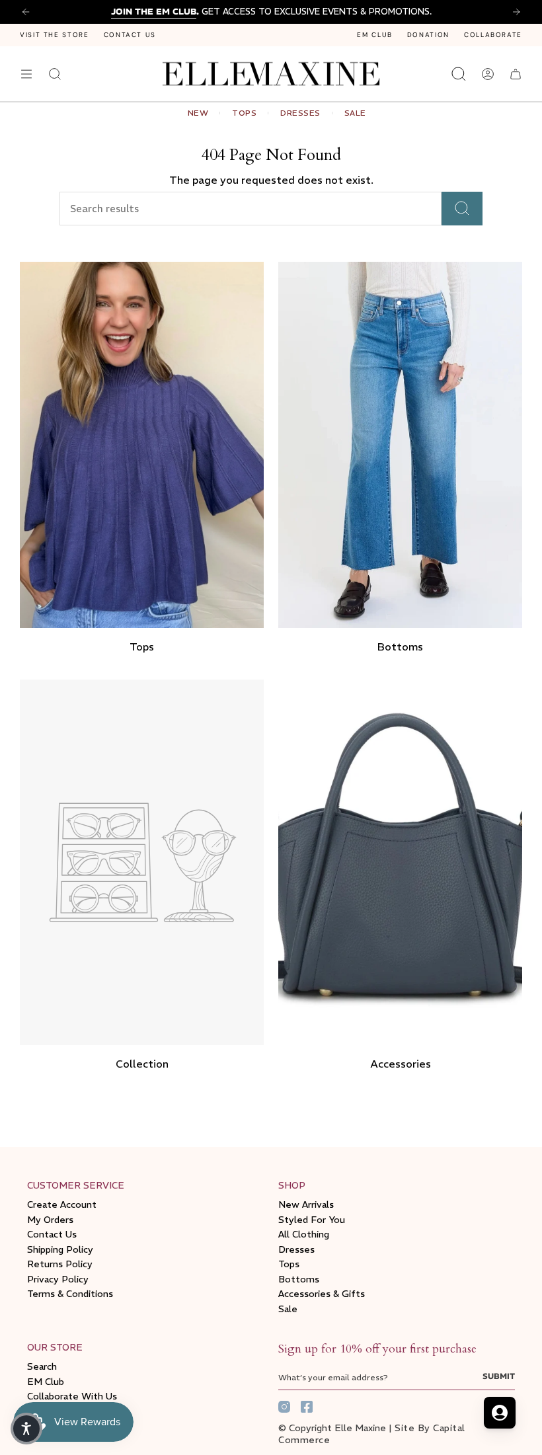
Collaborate (493, 34)
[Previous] (26, 12)
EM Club (374, 34)
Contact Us (130, 34)
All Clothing (303, 1234)
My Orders (50, 1220)
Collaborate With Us (72, 1396)
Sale (287, 1309)
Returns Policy (60, 1264)
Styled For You (311, 1220)
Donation (428, 34)
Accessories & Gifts (321, 1294)
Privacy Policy (58, 1279)
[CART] (515, 74)
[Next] (516, 12)
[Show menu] (26, 74)
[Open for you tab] (500, 1413)
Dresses (296, 1249)
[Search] (462, 208)
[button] (26, 1428)
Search (42, 1366)
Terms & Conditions (70, 1294)
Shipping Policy (60, 1249)
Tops (288, 1264)
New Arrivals (306, 1204)
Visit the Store (54, 34)
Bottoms (298, 1279)
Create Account (62, 1204)
